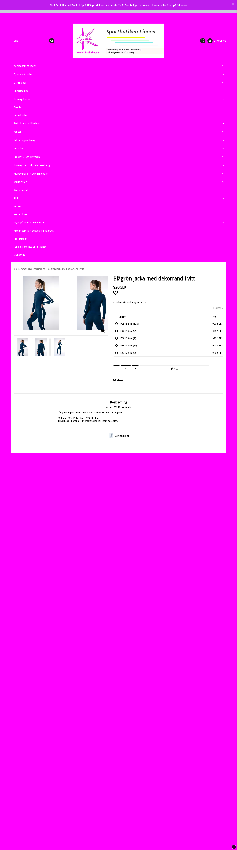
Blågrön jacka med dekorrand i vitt (65, 269)
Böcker (17, 206)
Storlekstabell (122, 435)
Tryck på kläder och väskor (29, 222)
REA (16, 198)
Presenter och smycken (27, 156)
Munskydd (19, 254)
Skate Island (21, 190)
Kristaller (19, 148)
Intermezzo (39, 269)
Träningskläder (22, 99)
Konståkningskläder (25, 66)
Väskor (17, 131)
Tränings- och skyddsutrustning (32, 165)
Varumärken (20, 182)
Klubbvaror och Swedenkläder (31, 173)
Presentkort (20, 214)
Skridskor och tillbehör (26, 123)
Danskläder (20, 82)
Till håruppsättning (24, 140)
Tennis (17, 107)
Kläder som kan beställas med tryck (34, 230)
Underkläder (20, 115)
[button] (202, 40)
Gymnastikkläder (23, 74)
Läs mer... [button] (218, 307)
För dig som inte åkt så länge (30, 246)
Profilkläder (20, 238)
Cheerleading (21, 91)
